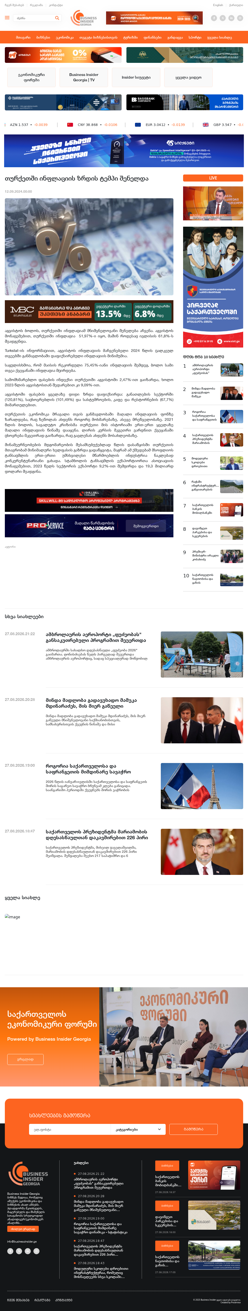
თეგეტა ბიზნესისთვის (98, 37)
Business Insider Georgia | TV (83, 77)
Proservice (236, 1302)
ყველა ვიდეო (189, 77)
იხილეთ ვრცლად (23, 1229)
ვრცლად (25, 1059)
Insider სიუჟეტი (136, 77)
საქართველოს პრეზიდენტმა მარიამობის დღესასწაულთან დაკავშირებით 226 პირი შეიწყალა (98, 1250)
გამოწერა (193, 1129)
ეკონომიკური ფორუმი (31, 77)
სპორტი (195, 37)
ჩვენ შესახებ (14, 5)
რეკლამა (36, 5)
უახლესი (81, 1163)
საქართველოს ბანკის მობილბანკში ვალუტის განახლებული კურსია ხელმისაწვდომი (169, 1181)
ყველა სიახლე (219, 37)
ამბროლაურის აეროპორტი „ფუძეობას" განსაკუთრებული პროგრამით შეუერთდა (99, 1183)
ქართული (236, 5)
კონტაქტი (56, 5)
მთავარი (23, 37)
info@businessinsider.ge (22, 1241)
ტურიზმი (130, 37)
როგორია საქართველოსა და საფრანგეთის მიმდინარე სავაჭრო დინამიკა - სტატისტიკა (100, 1228)
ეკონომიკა (65, 37)
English (218, 5)
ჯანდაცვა (175, 37)
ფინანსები (153, 37)
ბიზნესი (43, 37)
